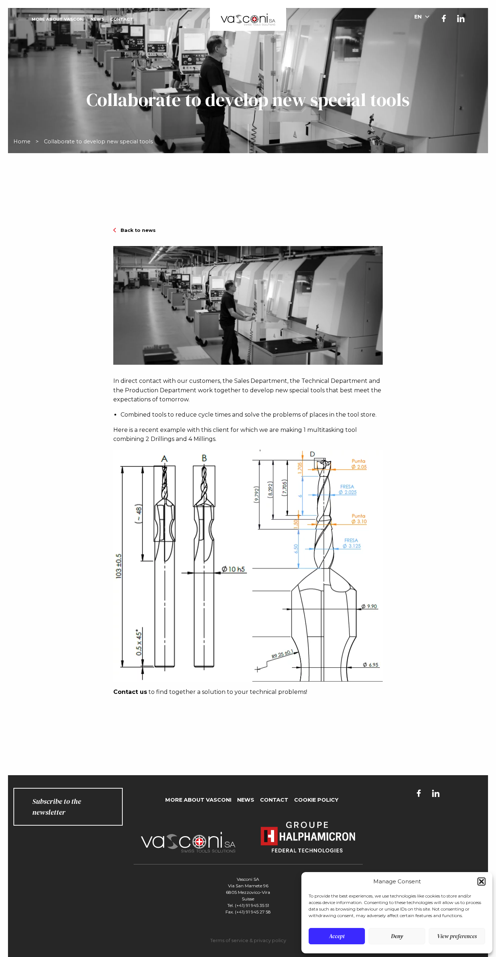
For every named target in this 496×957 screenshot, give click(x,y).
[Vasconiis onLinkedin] (460, 19)
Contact (121, 19)
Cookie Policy (316, 800)
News (97, 19)
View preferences (457, 936)
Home (22, 141)
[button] (481, 881)
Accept (337, 936)
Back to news (138, 230)
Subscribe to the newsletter (56, 806)
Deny (397, 936)
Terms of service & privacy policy (248, 940)
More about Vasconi (58, 19)
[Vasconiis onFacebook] (444, 18)
